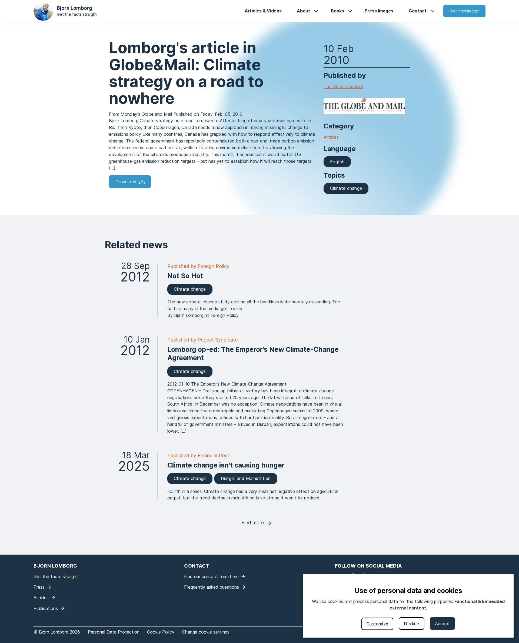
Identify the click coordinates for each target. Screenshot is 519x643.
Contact (418, 11)
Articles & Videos (263, 11)
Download (126, 181)
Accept (442, 623)
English (337, 161)
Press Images (379, 11)
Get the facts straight (77, 14)
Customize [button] (377, 624)
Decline (411, 623)
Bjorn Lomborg (74, 8)
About (303, 11)
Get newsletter (464, 11)
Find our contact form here (211, 576)
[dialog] (408, 606)
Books (337, 11)
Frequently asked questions (211, 587)
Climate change (346, 188)
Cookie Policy (160, 632)
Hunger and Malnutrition (246, 478)
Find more (252, 522)
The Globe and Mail (343, 86)
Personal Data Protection (113, 632)
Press (39, 587)
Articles (331, 137)
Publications (46, 608)
